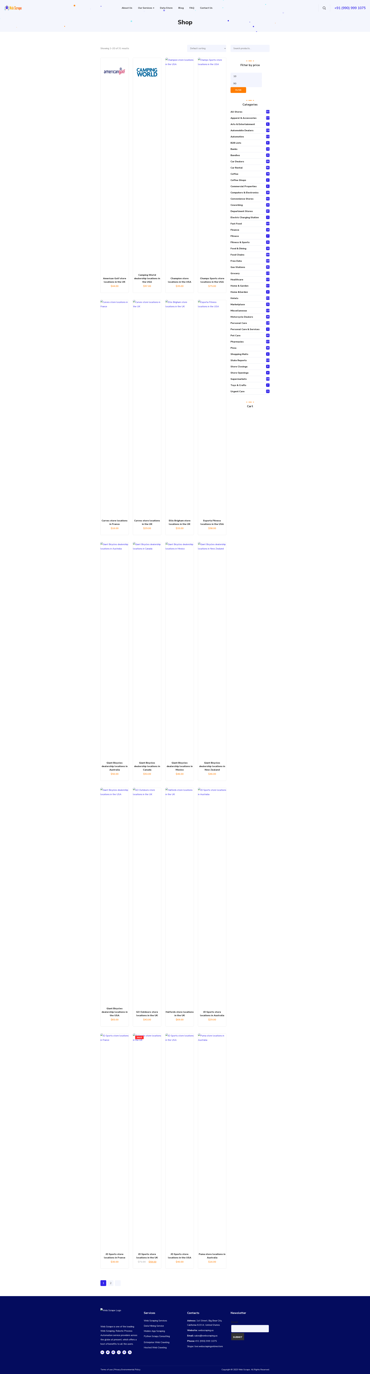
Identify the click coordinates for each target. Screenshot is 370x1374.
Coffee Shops (238, 180)
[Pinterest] (124, 1352)
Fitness (235, 236)
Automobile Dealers (242, 130)
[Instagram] (119, 1352)
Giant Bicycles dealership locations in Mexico (180, 766)
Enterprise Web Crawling (156, 1342)
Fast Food (236, 223)
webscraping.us (206, 1330)
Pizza (233, 348)
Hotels (234, 298)
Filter (238, 90)
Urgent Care (238, 391)
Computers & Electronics (245, 192)
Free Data (236, 261)
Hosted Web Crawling (155, 1347)
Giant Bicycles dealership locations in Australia (115, 766)
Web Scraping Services (155, 1320)
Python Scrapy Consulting (157, 1336)
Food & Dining (238, 248)
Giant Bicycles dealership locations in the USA (115, 1012)
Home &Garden (239, 292)
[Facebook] (113, 1352)
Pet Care (235, 335)
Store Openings (240, 372)
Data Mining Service (154, 1325)
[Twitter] (108, 1352)
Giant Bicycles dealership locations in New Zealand (212, 766)
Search (267, 48)
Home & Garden (239, 285)
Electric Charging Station (245, 217)
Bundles (235, 155)
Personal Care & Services (245, 329)
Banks (234, 149)
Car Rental (237, 167)
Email (234, 1322)
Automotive (237, 136)
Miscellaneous (239, 310)
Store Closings (239, 366)
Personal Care (239, 323)
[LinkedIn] (102, 1352)
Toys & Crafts (238, 385)
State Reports (239, 360)
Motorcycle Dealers (242, 316)
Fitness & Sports (240, 242)
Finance (235, 230)
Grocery (235, 273)
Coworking (237, 205)
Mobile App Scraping (154, 1331)
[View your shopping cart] (313, 8)
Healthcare (237, 279)
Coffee (234, 174)
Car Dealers (237, 161)
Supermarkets (239, 379)
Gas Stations (238, 267)
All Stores (236, 111)
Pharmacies (237, 341)
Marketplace (238, 304)
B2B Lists (236, 143)
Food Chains (237, 254)
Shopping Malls (239, 354)
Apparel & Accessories (244, 118)
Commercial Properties (244, 186)
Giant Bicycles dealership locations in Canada (147, 766)
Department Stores (242, 211)
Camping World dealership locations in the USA (147, 278)
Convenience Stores (242, 198)
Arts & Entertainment (243, 124)
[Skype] (130, 1352)
